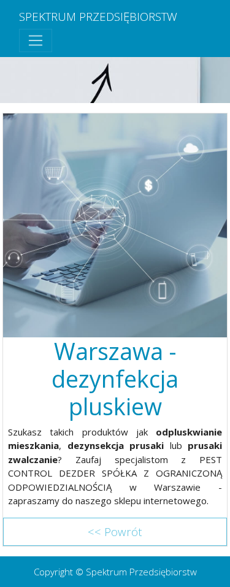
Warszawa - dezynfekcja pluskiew (115, 378)
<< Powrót (115, 531)
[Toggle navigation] (35, 40)
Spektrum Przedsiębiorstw (98, 16)
